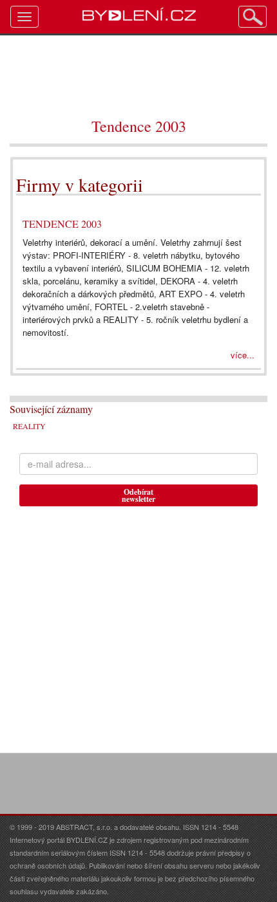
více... (242, 355)
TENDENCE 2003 (62, 223)
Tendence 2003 (138, 126)
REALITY (29, 426)
